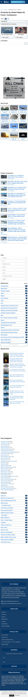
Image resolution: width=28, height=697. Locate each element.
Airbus (14, 300)
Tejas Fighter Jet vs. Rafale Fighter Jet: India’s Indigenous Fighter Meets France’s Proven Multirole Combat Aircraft (17, 195)
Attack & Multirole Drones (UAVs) (14, 500)
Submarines (4, 485)
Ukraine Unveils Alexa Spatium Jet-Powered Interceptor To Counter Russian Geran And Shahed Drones (17, 355)
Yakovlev (14, 327)
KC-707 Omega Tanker (7, 34)
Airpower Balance (5, 446)
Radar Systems (14, 527)
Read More (17, 695)
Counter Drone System (14, 542)
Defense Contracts (6, 458)
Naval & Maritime (6, 474)
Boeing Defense (14, 288)
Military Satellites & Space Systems (14, 537)
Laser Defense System (14, 505)
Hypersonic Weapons (6, 465)
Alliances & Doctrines (6, 447)
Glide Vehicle (14, 515)
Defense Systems (14, 503)
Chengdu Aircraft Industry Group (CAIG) (14, 330)
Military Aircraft (5, 470)
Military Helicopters (14, 517)
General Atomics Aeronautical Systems (14, 332)
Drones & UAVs (5, 459)
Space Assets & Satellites (7, 480)
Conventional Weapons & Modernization (10, 452)
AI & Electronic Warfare (7, 443)
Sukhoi (14, 293)
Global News (4, 462)
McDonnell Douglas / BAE (14, 325)
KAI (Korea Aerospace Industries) (14, 312)
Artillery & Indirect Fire (14, 525)
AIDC (14, 315)
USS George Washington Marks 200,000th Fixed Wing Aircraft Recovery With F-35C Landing (16, 360)
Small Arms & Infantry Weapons (8, 479)
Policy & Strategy (6, 477)
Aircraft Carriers (5, 444)
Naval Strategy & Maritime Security (9, 476)
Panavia (14, 320)
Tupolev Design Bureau (14, 339)
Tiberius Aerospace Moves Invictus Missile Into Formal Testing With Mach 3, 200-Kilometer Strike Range (18, 366)
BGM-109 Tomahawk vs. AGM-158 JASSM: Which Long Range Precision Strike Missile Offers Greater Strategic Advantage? (17, 239)
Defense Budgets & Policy (7, 456)
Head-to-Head (4, 464)
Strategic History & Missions (7, 483)
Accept (11, 695)
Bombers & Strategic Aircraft (14, 498)
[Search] (26, 2)
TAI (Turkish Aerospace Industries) (14, 322)
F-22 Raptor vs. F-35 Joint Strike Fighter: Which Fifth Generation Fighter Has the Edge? (17, 203)
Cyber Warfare (5, 455)
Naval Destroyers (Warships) (14, 507)
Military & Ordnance (6, 468)
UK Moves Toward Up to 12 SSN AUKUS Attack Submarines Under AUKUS (17, 392)
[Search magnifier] (24, 2)
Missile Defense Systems (7, 471)
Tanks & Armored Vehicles (7, 486)
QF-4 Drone (21, 34)
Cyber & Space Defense (7, 453)
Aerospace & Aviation (6, 441)
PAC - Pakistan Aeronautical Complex (14, 317)
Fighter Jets (14, 495)
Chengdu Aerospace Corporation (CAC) (14, 305)
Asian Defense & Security (7, 450)
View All (25, 283)
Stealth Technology (6, 482)
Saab (14, 303)
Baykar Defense (14, 334)
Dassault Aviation (14, 298)
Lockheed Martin (14, 286)
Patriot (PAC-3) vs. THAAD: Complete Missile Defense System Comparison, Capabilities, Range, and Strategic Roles (16, 222)
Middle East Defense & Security (8, 467)
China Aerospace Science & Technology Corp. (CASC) (14, 337)
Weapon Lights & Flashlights (7, 489)
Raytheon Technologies (14, 342)
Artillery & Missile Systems (8, 449)
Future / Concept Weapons (14, 520)
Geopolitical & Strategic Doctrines (9, 461)
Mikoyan (14, 295)
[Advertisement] (14, 60)
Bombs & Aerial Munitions (14, 532)
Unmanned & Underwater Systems (8, 488)
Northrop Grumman (14, 290)
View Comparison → (11, 178)
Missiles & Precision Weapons (14, 512)
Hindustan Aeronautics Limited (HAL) (14, 310)
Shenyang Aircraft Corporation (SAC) (14, 308)
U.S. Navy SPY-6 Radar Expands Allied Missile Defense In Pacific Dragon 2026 (16, 398)
